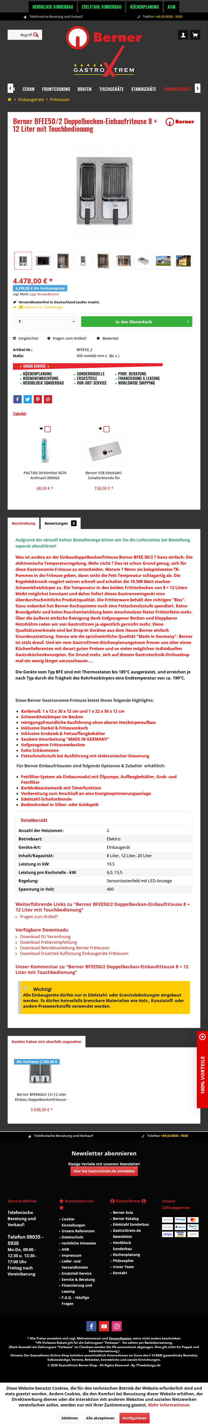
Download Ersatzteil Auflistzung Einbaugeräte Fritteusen (73, 953)
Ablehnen (69, 1418)
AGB (65, 1249)
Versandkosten (120, 1338)
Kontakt (120, 1272)
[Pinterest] (38, 399)
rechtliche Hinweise (79, 1243)
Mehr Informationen (169, 1405)
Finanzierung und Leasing (77, 1288)
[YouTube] (104, 1326)
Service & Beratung (78, 1279)
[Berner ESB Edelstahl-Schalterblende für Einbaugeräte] (104, 450)
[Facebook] (17, 399)
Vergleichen (28, 338)
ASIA (172, 7)
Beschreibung (23, 523)
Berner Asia (123, 1212)
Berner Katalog (126, 1218)
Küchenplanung (144, 7)
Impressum (72, 1255)
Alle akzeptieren (100, 1418)
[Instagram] (117, 1326)
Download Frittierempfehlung (48, 942)
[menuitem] (195, 35)
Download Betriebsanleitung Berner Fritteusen (64, 948)
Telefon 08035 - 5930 (25, 1240)
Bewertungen (60, 523)
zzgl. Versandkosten (44, 294)
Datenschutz (72, 1237)
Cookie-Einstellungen (73, 1222)
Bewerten (110, 338)
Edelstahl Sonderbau (101, 7)
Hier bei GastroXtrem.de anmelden (104, 1171)
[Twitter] (28, 399)
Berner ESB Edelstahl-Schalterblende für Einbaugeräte (104, 475)
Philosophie (123, 1260)
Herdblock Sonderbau (52, 7)
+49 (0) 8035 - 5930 (168, 16)
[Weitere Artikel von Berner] (180, 121)
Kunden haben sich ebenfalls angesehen (46, 1041)
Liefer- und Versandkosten (75, 1264)
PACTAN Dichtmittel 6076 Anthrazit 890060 (45, 475)
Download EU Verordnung (45, 936)
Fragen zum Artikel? (69, 338)
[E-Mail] (48, 399)
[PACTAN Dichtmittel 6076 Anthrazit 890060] (45, 450)
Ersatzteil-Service (77, 1273)
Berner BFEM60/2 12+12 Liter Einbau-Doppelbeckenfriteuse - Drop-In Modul (41, 1097)
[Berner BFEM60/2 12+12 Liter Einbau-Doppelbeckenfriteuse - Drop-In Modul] (41, 1071)
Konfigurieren (135, 1418)
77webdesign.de (148, 1365)
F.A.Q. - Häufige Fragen (75, 1300)
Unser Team (123, 1266)
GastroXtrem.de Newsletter (127, 1233)
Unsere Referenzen (78, 1231)
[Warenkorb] (195, 35)
